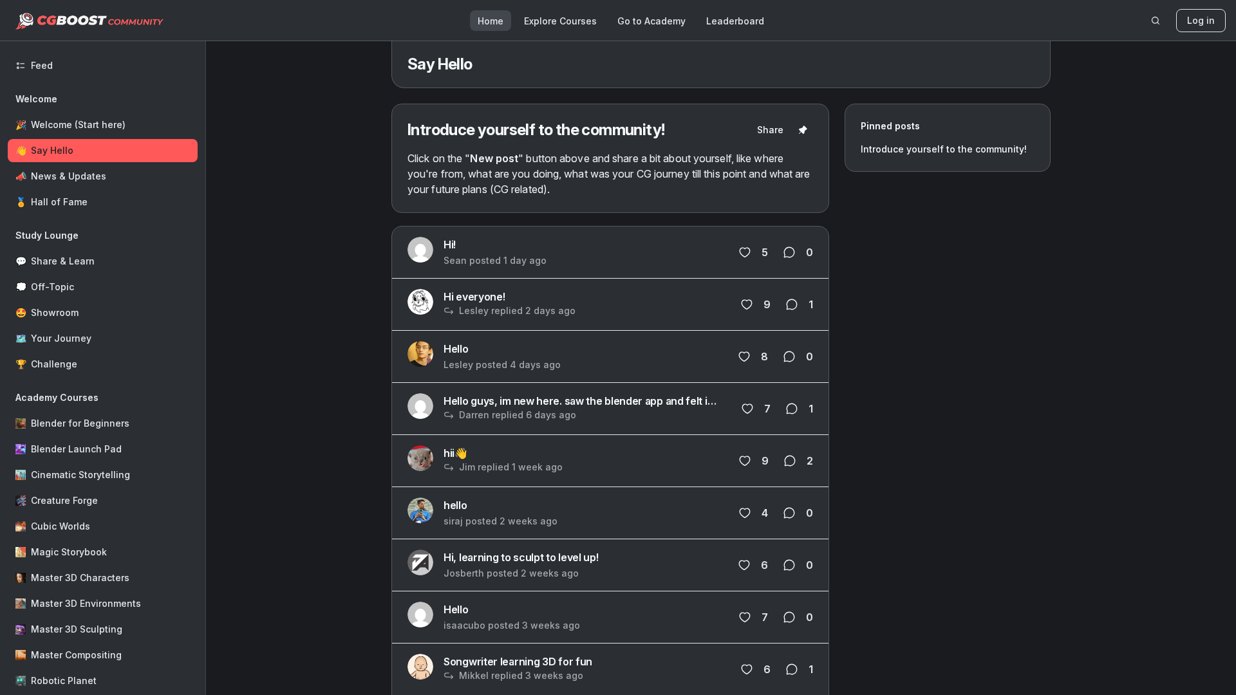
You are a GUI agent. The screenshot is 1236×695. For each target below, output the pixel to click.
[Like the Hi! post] (744, 252)
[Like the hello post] (744, 512)
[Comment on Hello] (789, 356)
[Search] (1155, 20)
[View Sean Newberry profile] (420, 250)
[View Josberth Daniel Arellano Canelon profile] (420, 562)
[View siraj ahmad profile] (420, 510)
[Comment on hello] (789, 512)
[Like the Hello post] (744, 356)
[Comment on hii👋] (789, 460)
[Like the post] (747, 408)
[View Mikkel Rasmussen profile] (420, 667)
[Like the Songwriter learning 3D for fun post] (746, 669)
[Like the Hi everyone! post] (746, 304)
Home (490, 20)
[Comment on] (791, 408)
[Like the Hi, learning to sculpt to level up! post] (744, 565)
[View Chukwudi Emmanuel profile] (420, 406)
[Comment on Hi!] (789, 252)
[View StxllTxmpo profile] (420, 458)
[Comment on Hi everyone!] (791, 304)
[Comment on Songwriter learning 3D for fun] (791, 669)
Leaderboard (735, 20)
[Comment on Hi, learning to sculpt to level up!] (789, 565)
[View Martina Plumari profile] (420, 302)
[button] (103, 151)
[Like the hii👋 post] (744, 460)
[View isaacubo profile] (420, 614)
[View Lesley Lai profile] (420, 354)
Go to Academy (651, 20)
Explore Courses (560, 20)
